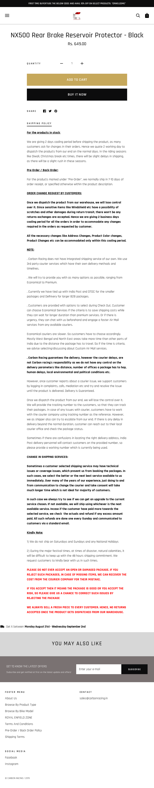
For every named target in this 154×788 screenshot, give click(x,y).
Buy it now (77, 94)
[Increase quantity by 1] (82, 63)
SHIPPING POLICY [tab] (39, 123)
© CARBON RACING (14, 778)
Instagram (11, 764)
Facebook (11, 757)
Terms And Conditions (19, 724)
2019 (27, 778)
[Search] (138, 15)
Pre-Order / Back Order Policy (23, 730)
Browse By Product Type (20, 705)
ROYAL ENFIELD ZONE (18, 718)
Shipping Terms (15, 737)
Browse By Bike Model (19, 711)
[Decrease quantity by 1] (61, 63)
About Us (11, 698)
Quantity (34, 63)
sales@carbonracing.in (94, 698)
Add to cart (77, 79)
